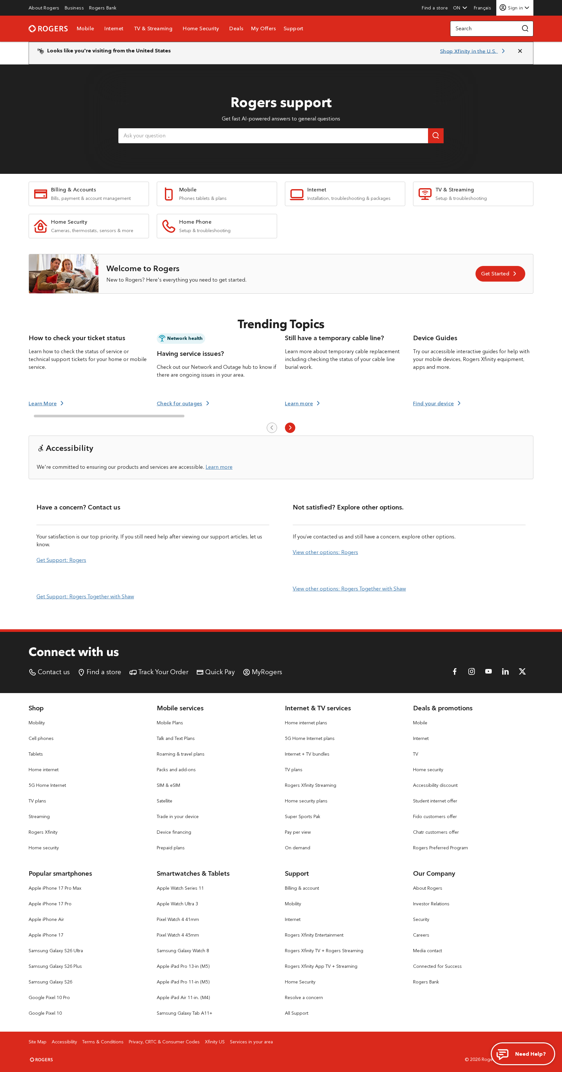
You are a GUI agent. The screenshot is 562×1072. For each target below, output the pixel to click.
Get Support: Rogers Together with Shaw (85, 596)
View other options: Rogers (325, 552)
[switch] (483, 7)
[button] (460, 8)
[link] (44, 8)
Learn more (219, 467)
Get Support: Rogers (61, 560)
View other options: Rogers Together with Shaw (349, 588)
